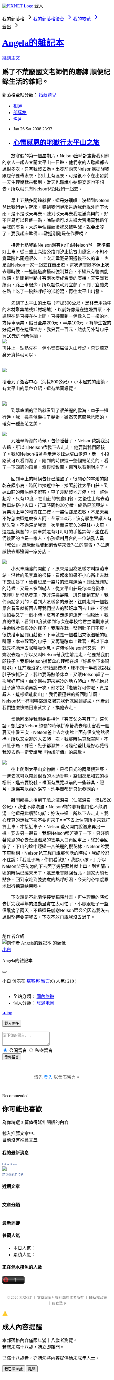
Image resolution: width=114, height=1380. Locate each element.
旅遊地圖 (45, 1003)
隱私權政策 (98, 1297)
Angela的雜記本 (33, 43)
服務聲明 (59, 1303)
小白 (6, 949)
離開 (31, 1369)
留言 (45, 981)
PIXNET (25, 1297)
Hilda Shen (9, 1164)
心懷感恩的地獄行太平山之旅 (56, 142)
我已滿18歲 (13, 1369)
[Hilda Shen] (4, 1169)
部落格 (20, 112)
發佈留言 (11, 1057)
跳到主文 (11, 58)
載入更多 (11, 1023)
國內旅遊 (45, 996)
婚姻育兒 (47, 95)
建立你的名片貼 (13, 1174)
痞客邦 (33, 981)
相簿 (17, 106)
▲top (7, 1012)
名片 (17, 119)
